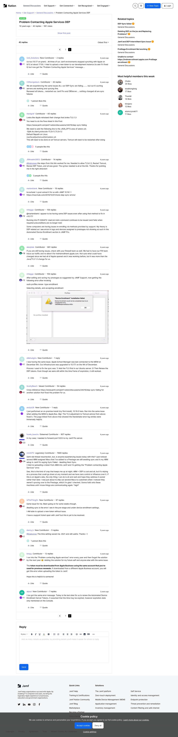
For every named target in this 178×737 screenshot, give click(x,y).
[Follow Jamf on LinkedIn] (24, 704)
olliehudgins (32, 358)
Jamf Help (73, 691)
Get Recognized (85, 6)
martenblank (32, 188)
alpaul (29, 591)
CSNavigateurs (33, 82)
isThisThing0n (32, 500)
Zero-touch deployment (105, 695)
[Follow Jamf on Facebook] (39, 704)
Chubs (127, 81)
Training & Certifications (79, 695)
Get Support (49, 6)
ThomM (128, 96)
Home (18, 13)
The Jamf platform (103, 691)
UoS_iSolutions (33, 58)
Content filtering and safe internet (145, 708)
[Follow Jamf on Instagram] (34, 704)
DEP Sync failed (124, 24)
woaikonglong (131, 88)
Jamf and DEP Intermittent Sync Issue (134, 41)
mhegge (30, 210)
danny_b (30, 530)
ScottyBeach (32, 386)
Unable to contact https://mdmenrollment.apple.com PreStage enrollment (137, 59)
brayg (29, 553)
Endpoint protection (139, 699)
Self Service (136, 691)
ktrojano (128, 104)
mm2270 (30, 453)
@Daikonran (32, 534)
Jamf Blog (73, 704)
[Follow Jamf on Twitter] (19, 704)
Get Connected (66, 6)
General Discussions (32, 6)
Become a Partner (76, 712)
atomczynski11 (131, 111)
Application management (105, 704)
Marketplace (74, 708)
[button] (153, 5)
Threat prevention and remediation (145, 704)
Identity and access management (145, 695)
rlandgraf (30, 114)
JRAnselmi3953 (33, 159)
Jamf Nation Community (79, 699)
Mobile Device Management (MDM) (110, 699)
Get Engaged (102, 6)
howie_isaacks (33, 434)
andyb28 (30, 407)
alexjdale (30, 247)
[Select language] (141, 5)
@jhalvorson (32, 163)
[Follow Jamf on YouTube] (29, 704)
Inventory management (105, 708)
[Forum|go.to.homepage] (10, 5)
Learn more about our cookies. (136, 720)
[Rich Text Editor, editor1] (64, 650)
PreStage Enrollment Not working (132, 49)
